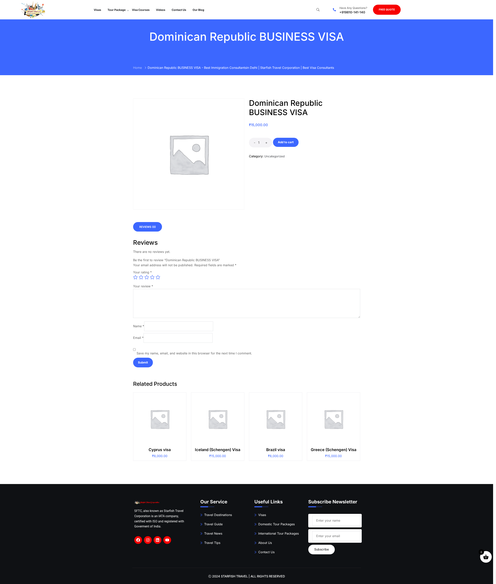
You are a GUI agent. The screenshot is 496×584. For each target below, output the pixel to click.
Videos (160, 9)
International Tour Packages (278, 533)
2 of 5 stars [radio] (141, 277)
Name (138, 326)
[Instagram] (148, 540)
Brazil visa (275, 449)
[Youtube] (167, 540)
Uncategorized (274, 156)
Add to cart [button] (161, 421)
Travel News (213, 533)
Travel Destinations (218, 515)
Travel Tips (212, 543)
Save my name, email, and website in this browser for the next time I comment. (194, 353)
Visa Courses (141, 9)
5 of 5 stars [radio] (158, 277)
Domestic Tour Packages (276, 524)
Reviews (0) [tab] (147, 226)
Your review (143, 286)
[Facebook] (138, 540)
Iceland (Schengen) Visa (217, 449)
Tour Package (117, 9)
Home (137, 68)
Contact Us (179, 9)
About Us (265, 543)
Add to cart (286, 142)
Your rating (142, 272)
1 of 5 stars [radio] (135, 277)
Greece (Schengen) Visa (333, 449)
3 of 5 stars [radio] (146, 277)
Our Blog (198, 9)
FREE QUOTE (387, 9)
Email (138, 338)
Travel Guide (213, 524)
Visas (97, 9)
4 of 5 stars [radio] (152, 277)
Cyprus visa (160, 449)
